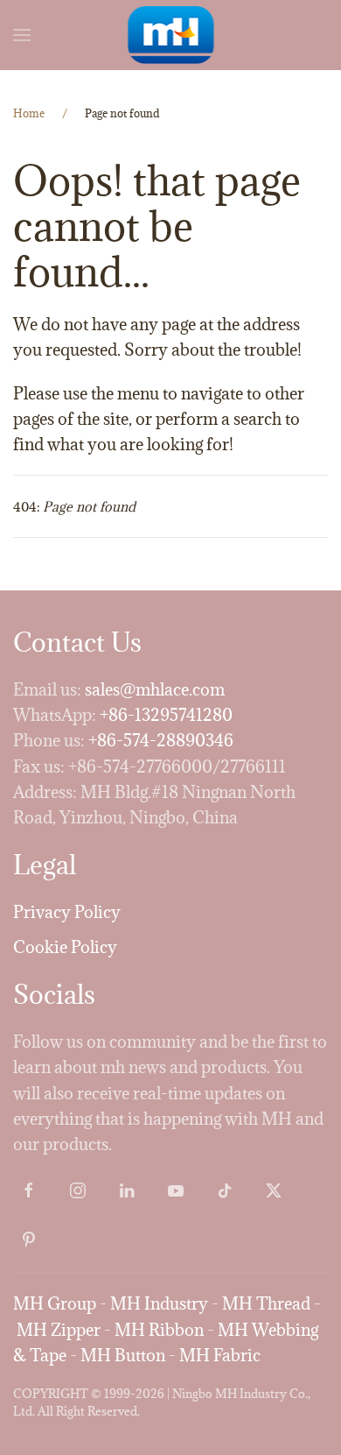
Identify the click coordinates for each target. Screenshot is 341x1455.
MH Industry (159, 1303)
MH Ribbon (159, 1329)
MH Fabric (220, 1355)
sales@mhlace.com (155, 689)
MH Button (122, 1355)
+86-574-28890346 (160, 740)
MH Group (54, 1303)
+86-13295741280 (166, 714)
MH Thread (266, 1303)
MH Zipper (59, 1329)
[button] (22, 35)
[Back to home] (170, 35)
